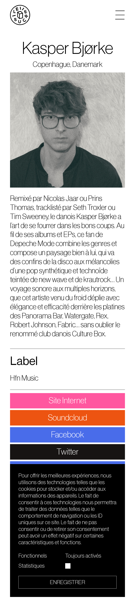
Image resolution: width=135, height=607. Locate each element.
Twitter (68, 452)
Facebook (67, 434)
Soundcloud (67, 418)
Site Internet (67, 400)
